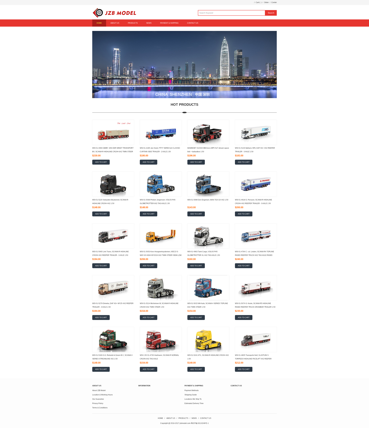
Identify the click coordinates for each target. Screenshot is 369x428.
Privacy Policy (97, 403)
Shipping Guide (190, 395)
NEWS (148, 23)
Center (274, 2)
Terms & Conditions (100, 408)
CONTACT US (192, 23)
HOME (99, 23)
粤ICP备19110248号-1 (200, 423)
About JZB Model (99, 390)
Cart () (258, 2)
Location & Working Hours (102, 395)
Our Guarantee (98, 399)
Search (271, 13)
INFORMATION (144, 386)
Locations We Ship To (193, 399)
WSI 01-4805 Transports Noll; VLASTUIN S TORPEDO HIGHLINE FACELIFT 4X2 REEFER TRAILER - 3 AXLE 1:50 (253, 358)
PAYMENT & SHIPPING (169, 23)
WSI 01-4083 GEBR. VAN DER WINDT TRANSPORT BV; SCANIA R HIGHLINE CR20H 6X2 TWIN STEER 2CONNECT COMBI (112, 151)
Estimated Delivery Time (194, 403)
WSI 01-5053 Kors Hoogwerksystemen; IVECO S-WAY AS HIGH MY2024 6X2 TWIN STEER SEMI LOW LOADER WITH (160, 255)
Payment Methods (191, 390)
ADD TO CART (101, 162)
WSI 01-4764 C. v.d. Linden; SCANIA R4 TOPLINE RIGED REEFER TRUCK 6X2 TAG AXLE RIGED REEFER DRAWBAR (254, 255)
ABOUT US (114, 23)
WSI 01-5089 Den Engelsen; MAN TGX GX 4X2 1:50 (207, 200)
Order (266, 2)
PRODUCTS (133, 23)
